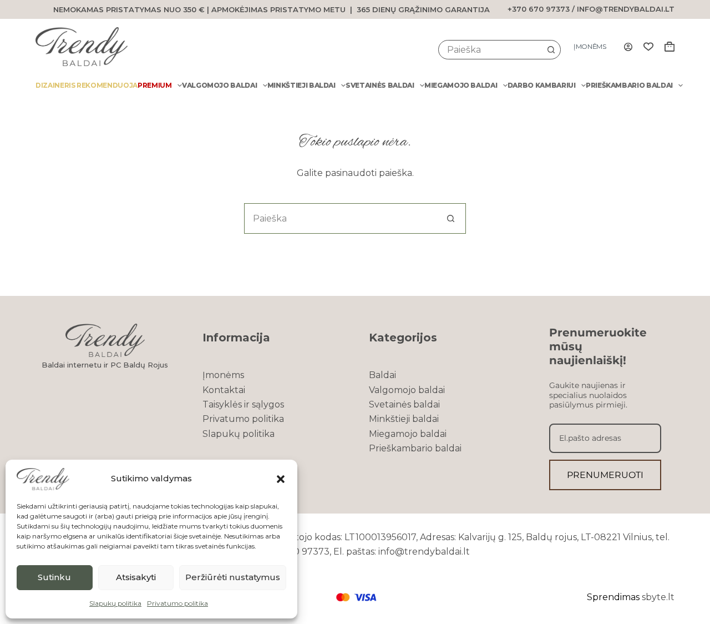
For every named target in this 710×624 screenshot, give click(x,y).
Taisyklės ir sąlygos (243, 404)
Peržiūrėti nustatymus (232, 577)
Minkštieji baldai (301, 85)
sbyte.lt (658, 597)
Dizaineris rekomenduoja (87, 85)
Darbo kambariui (542, 85)
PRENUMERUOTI (605, 475)
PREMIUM (155, 85)
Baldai (382, 375)
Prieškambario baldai (629, 85)
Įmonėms (590, 46)
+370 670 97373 (539, 8)
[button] (280, 479)
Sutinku (54, 577)
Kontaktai (223, 390)
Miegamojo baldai (460, 85)
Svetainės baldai (380, 85)
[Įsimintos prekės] (648, 47)
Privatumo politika (177, 603)
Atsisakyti (136, 577)
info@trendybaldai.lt (625, 8)
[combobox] (490, 49)
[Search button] (551, 50)
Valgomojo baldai (219, 85)
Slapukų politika (115, 603)
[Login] (628, 47)
